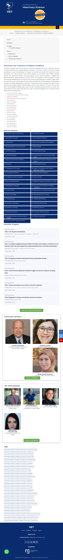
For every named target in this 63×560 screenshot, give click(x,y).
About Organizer (13, 56)
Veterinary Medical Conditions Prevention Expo (17, 510)
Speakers (9, 43)
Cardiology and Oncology (12, 168)
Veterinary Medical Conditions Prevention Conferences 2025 (20, 449)
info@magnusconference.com (35, 23)
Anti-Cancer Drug (11, 121)
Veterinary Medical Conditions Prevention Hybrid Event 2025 (20, 503)
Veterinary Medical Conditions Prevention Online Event (19, 500)
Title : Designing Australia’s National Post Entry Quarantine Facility (25, 258)
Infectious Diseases (12, 96)
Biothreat (8, 164)
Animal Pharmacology (39, 151)
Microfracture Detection (12, 185)
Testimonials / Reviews (14, 58)
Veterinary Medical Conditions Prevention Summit (17, 507)
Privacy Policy (45, 557)
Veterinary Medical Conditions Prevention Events (17, 470)
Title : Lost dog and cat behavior (15, 231)
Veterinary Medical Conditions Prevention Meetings (18, 486)
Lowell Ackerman (18, 345)
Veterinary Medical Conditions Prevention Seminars (18, 483)
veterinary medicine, (42, 70)
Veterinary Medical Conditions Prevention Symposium (18, 497)
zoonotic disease (39, 75)
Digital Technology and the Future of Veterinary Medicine (42, 169)
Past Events (11, 53)
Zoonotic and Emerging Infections (15, 220)
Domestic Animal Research (40, 172)
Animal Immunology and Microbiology (43, 142)
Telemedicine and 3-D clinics (40, 194)
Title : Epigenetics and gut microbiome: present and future (23, 297)
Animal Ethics (10, 111)
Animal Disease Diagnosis (39, 138)
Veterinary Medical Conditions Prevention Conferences (19, 466)
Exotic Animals (36, 177)
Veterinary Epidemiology (39, 203)
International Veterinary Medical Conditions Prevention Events (21, 517)
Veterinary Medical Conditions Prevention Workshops (18, 490)
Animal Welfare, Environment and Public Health (43, 156)
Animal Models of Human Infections (15, 146)
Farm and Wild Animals (12, 181)
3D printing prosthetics (12, 172)
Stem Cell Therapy (10, 194)
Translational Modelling (39, 198)
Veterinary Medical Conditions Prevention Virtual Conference (20, 493)
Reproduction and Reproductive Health (43, 190)
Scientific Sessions (20, 33)
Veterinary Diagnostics (12, 203)
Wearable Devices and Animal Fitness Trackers (16, 217)
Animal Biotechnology (11, 138)
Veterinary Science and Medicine (14, 133)
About (9, 51)
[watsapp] (6, 551)
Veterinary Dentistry (11, 212)
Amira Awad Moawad (45, 374)
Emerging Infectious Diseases (14, 177)
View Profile (8, 236)
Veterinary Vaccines (38, 207)
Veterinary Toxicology (11, 207)
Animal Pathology (10, 151)
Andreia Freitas (45, 345)
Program (9, 46)
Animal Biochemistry (38, 133)
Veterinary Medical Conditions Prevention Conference (18, 453)
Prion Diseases (9, 190)
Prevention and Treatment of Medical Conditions (43, 186)
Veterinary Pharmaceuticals (40, 212)
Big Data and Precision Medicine (14, 159)
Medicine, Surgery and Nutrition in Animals (44, 181)
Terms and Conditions (36, 557)
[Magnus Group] (31, 551)
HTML (13, 236)
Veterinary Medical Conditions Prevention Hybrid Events (19, 476)
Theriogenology (10, 198)
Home (11, 33)
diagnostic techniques (46, 85)
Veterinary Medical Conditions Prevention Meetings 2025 (19, 459)
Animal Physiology (10, 155)
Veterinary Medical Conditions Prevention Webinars (18, 480)
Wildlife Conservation (38, 216)
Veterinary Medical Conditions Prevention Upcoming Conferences (22, 514)
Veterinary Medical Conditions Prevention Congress (18, 463)
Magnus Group (27, 557)
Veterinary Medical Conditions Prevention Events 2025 (18, 456)
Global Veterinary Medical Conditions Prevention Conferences (20, 520)
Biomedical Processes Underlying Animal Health (44, 160)
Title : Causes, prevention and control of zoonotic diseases (23, 285)
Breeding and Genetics (39, 164)
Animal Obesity (36, 146)
